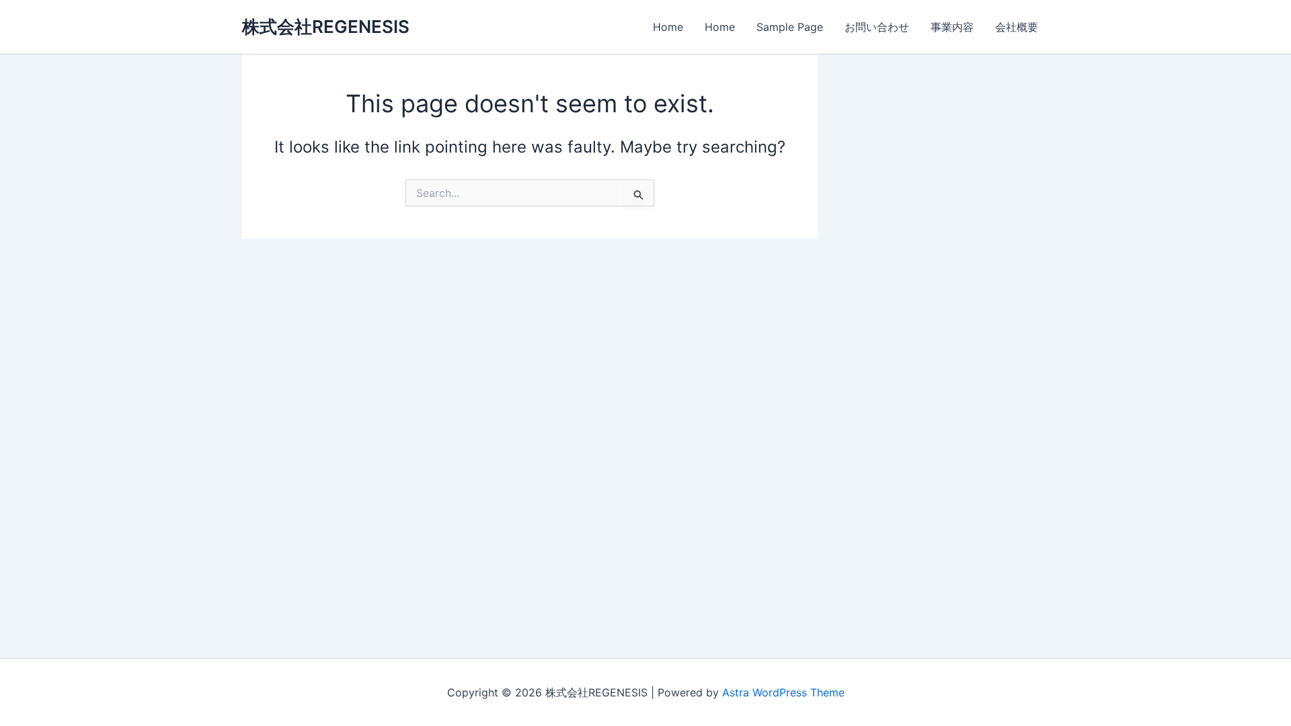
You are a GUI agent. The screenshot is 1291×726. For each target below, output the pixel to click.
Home (668, 27)
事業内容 (952, 27)
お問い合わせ (877, 27)
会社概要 (1016, 27)
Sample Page (789, 27)
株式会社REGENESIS (325, 26)
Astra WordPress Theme (783, 692)
